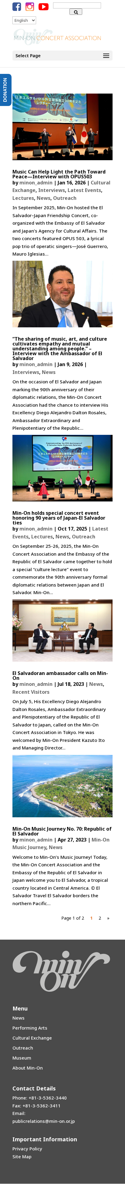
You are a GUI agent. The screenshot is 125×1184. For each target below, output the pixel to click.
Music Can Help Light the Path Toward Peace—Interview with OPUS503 (59, 174)
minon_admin (35, 182)
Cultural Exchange (32, 1038)
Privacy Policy (27, 1149)
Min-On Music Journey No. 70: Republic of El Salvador (62, 831)
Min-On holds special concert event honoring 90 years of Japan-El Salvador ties (58, 518)
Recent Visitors (30, 692)
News (43, 198)
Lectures (23, 198)
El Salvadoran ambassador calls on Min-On (60, 675)
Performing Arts (29, 1028)
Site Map (22, 1156)
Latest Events (84, 190)
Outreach (64, 198)
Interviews (51, 190)
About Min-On (27, 1068)
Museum (21, 1058)
